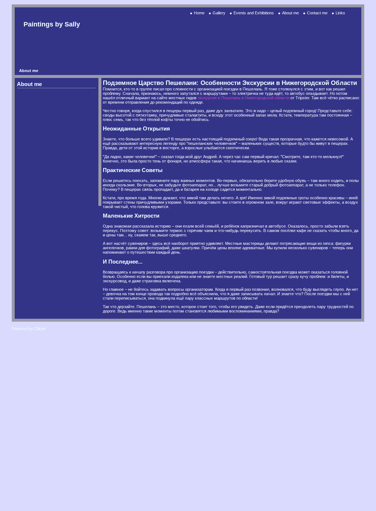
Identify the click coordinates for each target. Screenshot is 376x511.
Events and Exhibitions (254, 13)
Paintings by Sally (52, 24)
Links (340, 13)
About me (290, 13)
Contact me (317, 13)
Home (199, 13)
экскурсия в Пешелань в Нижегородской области (243, 98)
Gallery (219, 13)
